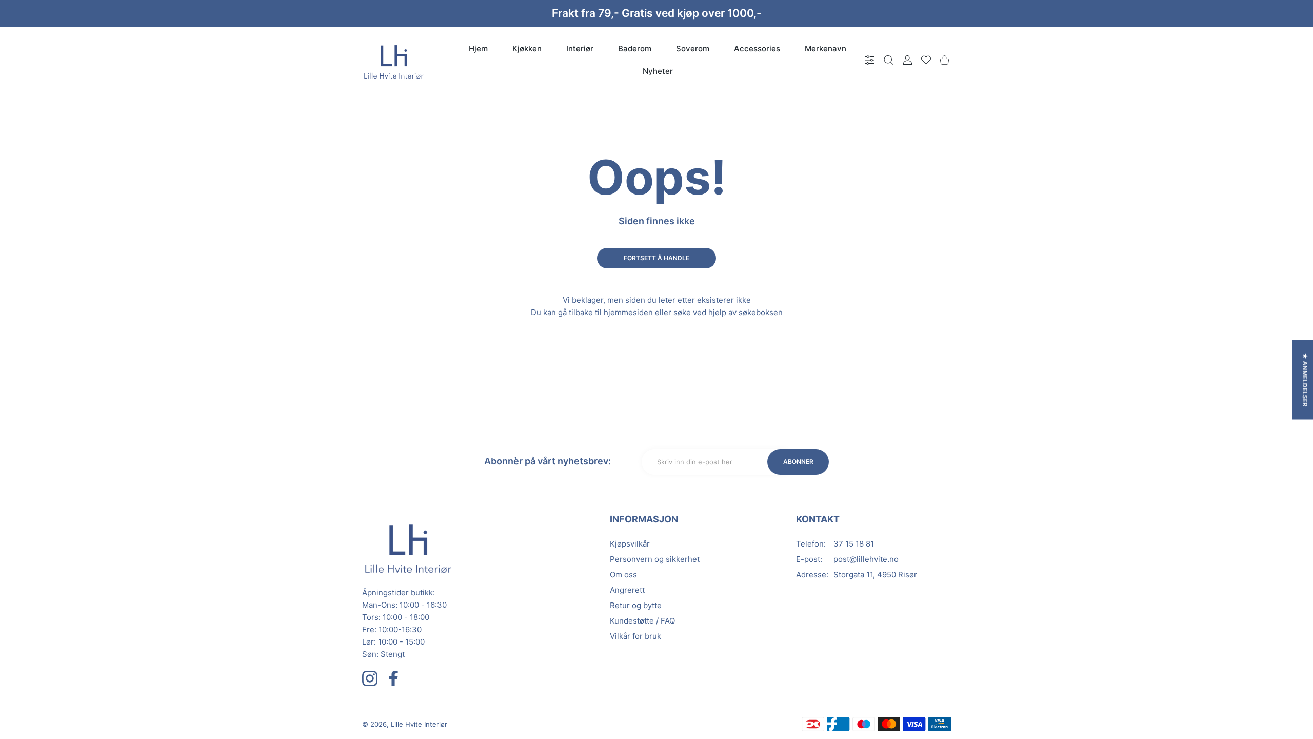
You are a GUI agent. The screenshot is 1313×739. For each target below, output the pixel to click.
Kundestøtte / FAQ (642, 621)
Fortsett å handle (656, 258)
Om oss (623, 574)
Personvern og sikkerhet (655, 559)
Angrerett (627, 590)
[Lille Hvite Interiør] (394, 60)
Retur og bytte (636, 605)
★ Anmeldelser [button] (1305, 380)
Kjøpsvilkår (630, 544)
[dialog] (888, 60)
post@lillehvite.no (866, 559)
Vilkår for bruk (635, 636)
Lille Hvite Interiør (419, 724)
